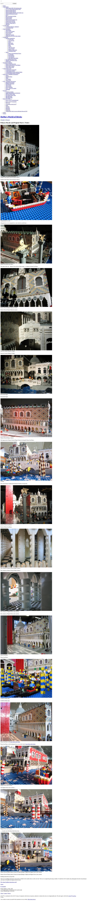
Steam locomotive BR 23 (11, 11)
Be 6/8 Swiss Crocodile (10, 22)
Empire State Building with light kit (13, 93)
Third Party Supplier (10, 34)
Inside (9, 45)
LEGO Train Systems (10, 31)
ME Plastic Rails (9, 97)
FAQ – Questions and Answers (9, 81)
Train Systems (8, 86)
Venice (7, 52)
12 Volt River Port (9, 27)
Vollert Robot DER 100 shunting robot (13, 8)
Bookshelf (8, 89)
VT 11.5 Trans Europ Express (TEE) (13, 9)
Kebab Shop (8, 61)
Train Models (6, 6)
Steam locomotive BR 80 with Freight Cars (14, 12)
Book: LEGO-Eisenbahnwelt (12, 100)
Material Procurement (10, 82)
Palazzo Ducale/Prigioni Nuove (14, 53)
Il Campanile (10, 54)
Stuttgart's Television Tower (11, 60)
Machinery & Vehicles (7, 62)
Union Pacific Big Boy (10, 20)
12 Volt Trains (6, 25)
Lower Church (11, 48)
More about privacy (32, 899)
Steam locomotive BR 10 (11, 10)
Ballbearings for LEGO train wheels (13, 36)
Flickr (7, 105)
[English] (3, 120)
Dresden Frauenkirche (10, 38)
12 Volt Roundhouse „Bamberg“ (12, 26)
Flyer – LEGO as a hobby (11, 88)
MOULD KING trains (10, 94)
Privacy (4, 113)
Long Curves (8, 33)
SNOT (7, 75)
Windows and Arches (12, 50)
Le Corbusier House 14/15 (11, 59)
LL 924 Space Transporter (11, 69)
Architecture (5, 37)
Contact (5, 893)
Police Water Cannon (10, 66)
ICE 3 (7, 15)
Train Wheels (8, 30)
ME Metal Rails (9, 96)
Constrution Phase (12, 51)
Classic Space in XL (7, 68)
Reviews (5, 90)
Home (4, 5)
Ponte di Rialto (11, 55)
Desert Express (9, 18)
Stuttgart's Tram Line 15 (10, 23)
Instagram (8, 107)
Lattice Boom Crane (10, 67)
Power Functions (9, 32)
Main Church (11, 44)
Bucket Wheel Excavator (11, 63)
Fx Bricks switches (9, 91)
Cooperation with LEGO (11, 104)
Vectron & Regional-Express (11, 13)
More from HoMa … (7, 98)
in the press (8, 110)
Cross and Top (11, 40)
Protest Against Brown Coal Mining (13, 65)
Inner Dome (10, 43)
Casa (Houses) (11, 57)
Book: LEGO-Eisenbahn (11, 101)
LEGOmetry (8, 79)
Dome (9, 41)
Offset (7, 77)
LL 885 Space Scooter (10, 70)
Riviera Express (9, 17)
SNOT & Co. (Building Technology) (10, 74)
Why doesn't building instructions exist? (9, 882)
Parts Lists (8, 102)
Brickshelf (8, 109)
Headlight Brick (9, 76)
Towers (9, 46)
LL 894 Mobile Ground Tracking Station (14, 72)
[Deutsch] (7, 120)
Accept (2, 897)
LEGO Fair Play (72, 896)
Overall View (11, 39)
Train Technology (6, 29)
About (4, 112)
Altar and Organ (11, 47)
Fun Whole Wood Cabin (11, 95)
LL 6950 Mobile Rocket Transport (13, 73)
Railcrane (8, 24)
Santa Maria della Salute (13, 58)
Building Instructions (10, 83)
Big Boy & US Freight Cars (11, 19)
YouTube (7, 106)
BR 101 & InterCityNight (11, 16)
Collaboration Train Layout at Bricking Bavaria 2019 (16, 111)
